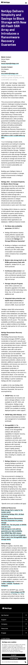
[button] (26, 2)
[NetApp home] (6, 2)
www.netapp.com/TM (17, 592)
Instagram (4, 586)
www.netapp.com (8, 581)
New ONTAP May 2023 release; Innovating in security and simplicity (13, 534)
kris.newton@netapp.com (9, 73)
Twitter (3, 583)
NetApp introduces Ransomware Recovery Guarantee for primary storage (12, 520)
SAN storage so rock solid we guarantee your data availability (11, 530)
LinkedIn (9, 583)
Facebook (16, 583)
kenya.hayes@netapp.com (10, 63)
